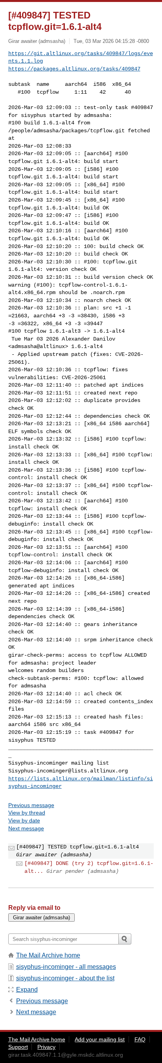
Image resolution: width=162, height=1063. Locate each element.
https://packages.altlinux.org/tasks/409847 (74, 69)
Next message (26, 828)
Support (18, 1047)
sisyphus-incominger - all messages (66, 966)
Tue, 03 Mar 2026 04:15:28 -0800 (111, 41)
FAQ (139, 1039)
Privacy (46, 1047)
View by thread (26, 812)
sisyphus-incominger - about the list (65, 978)
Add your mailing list (100, 1039)
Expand (27, 989)
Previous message (31, 805)
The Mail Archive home (48, 955)
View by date (24, 820)
